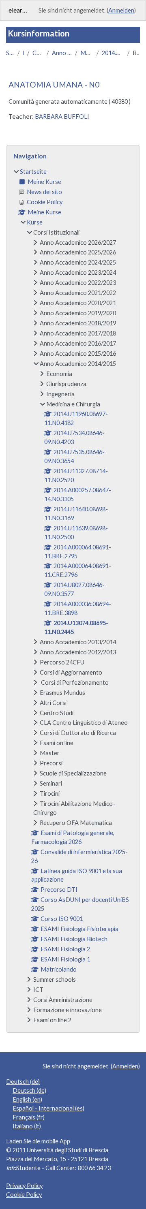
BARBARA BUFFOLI (62, 116)
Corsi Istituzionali (37, 52)
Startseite (10, 52)
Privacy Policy (24, 1185)
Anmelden (121, 10)
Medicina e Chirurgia (86, 52)
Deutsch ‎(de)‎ (23, 1081)
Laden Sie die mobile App (38, 1141)
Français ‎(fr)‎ (29, 1117)
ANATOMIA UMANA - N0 (54, 84)
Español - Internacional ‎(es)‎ (48, 1108)
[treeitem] (73, 596)
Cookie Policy (24, 1194)
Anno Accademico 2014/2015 (62, 52)
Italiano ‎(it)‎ (27, 1126)
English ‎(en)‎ (27, 1099)
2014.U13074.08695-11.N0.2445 (113, 52)
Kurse (23, 52)
